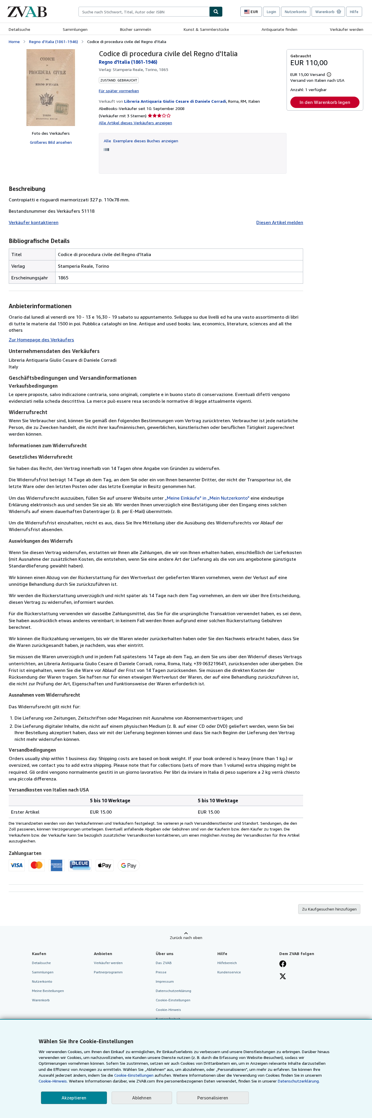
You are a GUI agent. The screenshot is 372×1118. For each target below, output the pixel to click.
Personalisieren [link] (212, 1097)
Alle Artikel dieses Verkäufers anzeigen (135, 122)
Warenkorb (41, 1000)
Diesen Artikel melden (279, 222)
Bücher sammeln (135, 29)
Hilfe (354, 11)
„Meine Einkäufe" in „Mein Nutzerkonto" (207, 498)
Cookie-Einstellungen (133, 1075)
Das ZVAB (164, 963)
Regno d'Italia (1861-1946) (53, 41)
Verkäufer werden (346, 29)
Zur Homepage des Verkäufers (41, 340)
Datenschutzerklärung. (299, 1080)
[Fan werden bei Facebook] (282, 964)
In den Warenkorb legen (325, 102)
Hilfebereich (227, 963)
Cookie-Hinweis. (53, 1080)
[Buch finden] (216, 12)
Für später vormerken (119, 90)
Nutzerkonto (296, 11)
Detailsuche (19, 29)
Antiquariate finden (279, 29)
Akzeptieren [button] (74, 1097)
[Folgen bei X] (282, 976)
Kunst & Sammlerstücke (206, 29)
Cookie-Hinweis (168, 1009)
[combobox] (143, 12)
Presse (161, 972)
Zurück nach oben (186, 937)
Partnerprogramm (108, 972)
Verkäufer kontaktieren (33, 222)
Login (271, 11)
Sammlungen (75, 29)
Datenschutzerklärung (173, 991)
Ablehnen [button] (141, 1097)
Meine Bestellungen (48, 991)
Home (14, 41)
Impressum (165, 981)
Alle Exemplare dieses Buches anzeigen (141, 140)
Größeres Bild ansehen (51, 142)
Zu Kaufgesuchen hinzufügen (329, 908)
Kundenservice (229, 972)
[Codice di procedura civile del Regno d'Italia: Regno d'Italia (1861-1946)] (50, 87)
